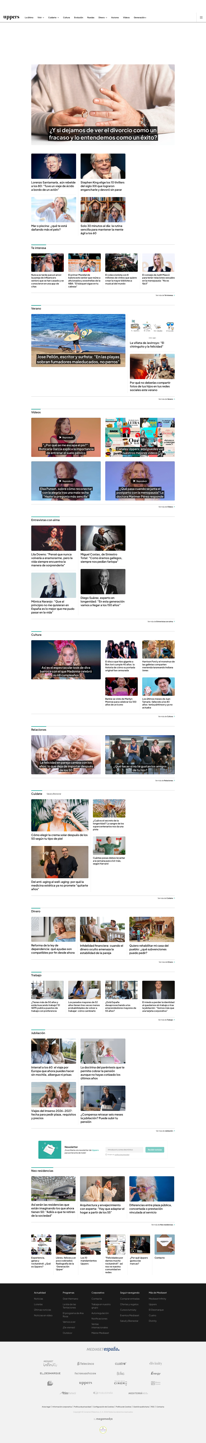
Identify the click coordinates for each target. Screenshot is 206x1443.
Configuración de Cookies (103, 1407)
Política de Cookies (123, 1407)
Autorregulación (100, 1313)
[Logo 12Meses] (155, 1383)
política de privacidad (122, 1154)
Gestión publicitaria (141, 1407)
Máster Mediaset (100, 1332)
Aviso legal (46, 1407)
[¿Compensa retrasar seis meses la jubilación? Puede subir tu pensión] (103, 1098)
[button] (66, 437)
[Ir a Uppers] (11, 17)
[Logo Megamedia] (104, 1419)
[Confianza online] (103, 1432)
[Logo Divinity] (155, 1363)
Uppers (153, 1304)
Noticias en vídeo (43, 1315)
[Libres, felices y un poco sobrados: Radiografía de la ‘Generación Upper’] (66, 1244)
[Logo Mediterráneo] (138, 1393)
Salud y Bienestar (54, 794)
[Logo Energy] (156, 1373)
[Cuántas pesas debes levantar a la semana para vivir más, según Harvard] (109, 845)
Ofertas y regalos (129, 1304)
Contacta (97, 1298)
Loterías (38, 1304)
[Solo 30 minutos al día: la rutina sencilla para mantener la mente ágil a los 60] (103, 209)
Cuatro (152, 1315)
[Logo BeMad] (50, 1383)
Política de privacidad (82, 1407)
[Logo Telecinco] (85, 1363)
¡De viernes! (69, 1327)
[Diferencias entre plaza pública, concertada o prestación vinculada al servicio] (151, 1188)
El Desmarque (156, 1309)
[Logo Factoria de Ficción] (85, 1373)
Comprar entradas (130, 1298)
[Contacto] (165, 1244)
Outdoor (67, 1332)
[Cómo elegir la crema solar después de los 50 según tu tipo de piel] (59, 815)
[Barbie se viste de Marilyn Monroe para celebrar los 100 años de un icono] (121, 686)
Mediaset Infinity (157, 1298)
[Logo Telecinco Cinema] (120, 1383)
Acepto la (118, 1154)
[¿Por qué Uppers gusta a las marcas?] (140, 1244)
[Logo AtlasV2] (68, 1393)
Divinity (153, 1320)
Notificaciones (99, 1318)
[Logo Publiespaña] (103, 1393)
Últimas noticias (42, 1309)
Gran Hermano (70, 1298)
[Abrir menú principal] (201, 17)
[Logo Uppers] (85, 1383)
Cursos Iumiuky (128, 1309)
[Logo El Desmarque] (50, 1373)
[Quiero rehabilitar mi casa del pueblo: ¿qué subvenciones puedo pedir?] (151, 929)
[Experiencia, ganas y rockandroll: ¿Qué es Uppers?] (41, 1244)
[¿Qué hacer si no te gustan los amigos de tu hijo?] (140, 754)
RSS (152, 1407)
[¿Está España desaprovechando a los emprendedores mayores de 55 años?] (121, 990)
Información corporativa (62, 1407)
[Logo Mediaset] (103, 1350)
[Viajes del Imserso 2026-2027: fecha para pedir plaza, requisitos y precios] (53, 1094)
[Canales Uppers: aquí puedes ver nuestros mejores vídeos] (140, 437)
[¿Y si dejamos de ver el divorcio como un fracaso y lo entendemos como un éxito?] (103, 104)
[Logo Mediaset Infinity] (50, 1363)
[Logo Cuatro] (120, 1363)
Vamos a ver (69, 1321)
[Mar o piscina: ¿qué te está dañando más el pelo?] (53, 209)
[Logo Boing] (120, 1373)
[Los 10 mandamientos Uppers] (91, 1244)
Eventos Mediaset (129, 1315)
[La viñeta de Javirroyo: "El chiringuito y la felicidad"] (152, 326)
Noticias (38, 1298)
